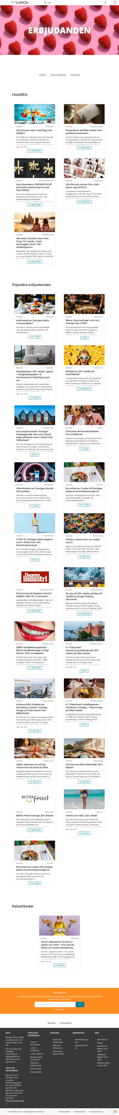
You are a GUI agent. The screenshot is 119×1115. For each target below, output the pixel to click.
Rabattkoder (75, 75)
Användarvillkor (64, 1112)
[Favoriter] (105, 3)
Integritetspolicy (60, 1009)
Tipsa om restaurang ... (15, 1102)
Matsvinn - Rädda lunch (35, 1064)
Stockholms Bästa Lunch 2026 (102, 1048)
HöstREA (42, 75)
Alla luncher (102, 1039)
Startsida (51, 1023)
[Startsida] (19, 2)
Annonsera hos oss (81, 1040)
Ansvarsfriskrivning (96, 1112)
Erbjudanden (66, 1023)
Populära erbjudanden (58, 75)
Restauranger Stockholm (36, 1058)
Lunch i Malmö (36, 1053)
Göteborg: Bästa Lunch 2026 (102, 1057)
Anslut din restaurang (58, 1040)
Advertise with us (81, 1046)
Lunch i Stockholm (35, 1043)
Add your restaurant (57, 1046)
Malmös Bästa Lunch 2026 (103, 1064)
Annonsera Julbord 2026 (58, 1052)
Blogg (99, 1043)
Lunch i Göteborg (34, 1049)
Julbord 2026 (35, 1068)
